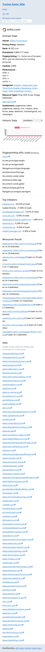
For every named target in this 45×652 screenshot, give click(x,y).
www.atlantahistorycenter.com (16, 427)
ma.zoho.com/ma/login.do (14, 325)
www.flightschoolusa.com (14, 481)
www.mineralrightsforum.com (16, 574)
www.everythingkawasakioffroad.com (19, 477)
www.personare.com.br (13, 462)
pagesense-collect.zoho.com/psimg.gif (19, 250)
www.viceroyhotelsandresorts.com (18, 411)
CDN (11, 91)
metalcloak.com (9, 500)
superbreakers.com (11, 384)
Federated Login (30, 85)
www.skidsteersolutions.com (15, 609)
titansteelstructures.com (13, 524)
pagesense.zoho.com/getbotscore (18, 304)
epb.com (6, 407)
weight (5, 156)
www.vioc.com (8, 613)
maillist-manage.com (11, 231)
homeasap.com (9, 493)
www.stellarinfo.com (11, 543)
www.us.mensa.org (11, 392)
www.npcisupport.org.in (13, 597)
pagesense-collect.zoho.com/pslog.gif (19, 243)
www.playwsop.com (11, 570)
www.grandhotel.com (12, 353)
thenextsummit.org (11, 373)
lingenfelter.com (9, 636)
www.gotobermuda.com (13, 586)
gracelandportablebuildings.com (17, 489)
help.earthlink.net (10, 593)
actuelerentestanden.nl (13, 617)
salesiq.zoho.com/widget (13, 257)
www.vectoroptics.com (12, 555)
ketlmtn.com (8, 450)
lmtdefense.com (9, 582)
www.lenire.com (9, 535)
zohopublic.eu (8, 227)
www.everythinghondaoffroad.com (18, 454)
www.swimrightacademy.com (15, 376)
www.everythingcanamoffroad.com (18, 442)
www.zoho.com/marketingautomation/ (20, 291)
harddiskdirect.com (11, 508)
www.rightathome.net (12, 415)
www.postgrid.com (11, 365)
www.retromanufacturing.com (16, 497)
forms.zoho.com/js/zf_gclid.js (15, 270)
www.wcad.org (9, 485)
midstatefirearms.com (12, 357)
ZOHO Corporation (18, 40)
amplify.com (7, 419)
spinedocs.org (8, 516)
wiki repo (19, 648)
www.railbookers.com (12, 369)
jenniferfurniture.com (12, 632)
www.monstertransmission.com (17, 539)
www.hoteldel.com (10, 404)
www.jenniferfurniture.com (14, 621)
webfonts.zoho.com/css (13, 318)
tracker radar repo (33, 648)
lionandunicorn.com (11, 396)
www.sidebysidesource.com (15, 438)
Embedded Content (22, 91)
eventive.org (8, 223)
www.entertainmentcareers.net (16, 566)
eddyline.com (8, 388)
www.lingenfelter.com (12, 640)
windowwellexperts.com (13, 528)
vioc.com (6, 601)
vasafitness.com (9, 562)
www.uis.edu (8, 431)
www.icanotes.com (11, 458)
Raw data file (8, 101)
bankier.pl (6, 628)
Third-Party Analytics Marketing (16, 88)
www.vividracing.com (12, 624)
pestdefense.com (10, 400)
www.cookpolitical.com (12, 423)
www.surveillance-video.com (15, 435)
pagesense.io (8, 204)
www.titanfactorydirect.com (15, 547)
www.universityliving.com (14, 551)
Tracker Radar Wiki (13, 4)
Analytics (18, 85)
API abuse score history (11, 18)
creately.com (8, 504)
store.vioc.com (9, 605)
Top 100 (5, 14)
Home (4, 9)
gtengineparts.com (11, 469)
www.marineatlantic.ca (12, 578)
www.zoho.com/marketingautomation (19, 284)
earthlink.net (8, 590)
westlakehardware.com (13, 380)
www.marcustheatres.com (14, 446)
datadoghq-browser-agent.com (16, 219)
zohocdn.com (8, 215)
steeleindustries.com (11, 466)
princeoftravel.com (11, 512)
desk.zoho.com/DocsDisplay (15, 311)
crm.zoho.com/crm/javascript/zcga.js (19, 264)
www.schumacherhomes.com (15, 361)
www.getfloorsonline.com (14, 531)
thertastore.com (9, 520)
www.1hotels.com (10, 559)
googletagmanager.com (13, 211)
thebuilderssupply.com (12, 473)
